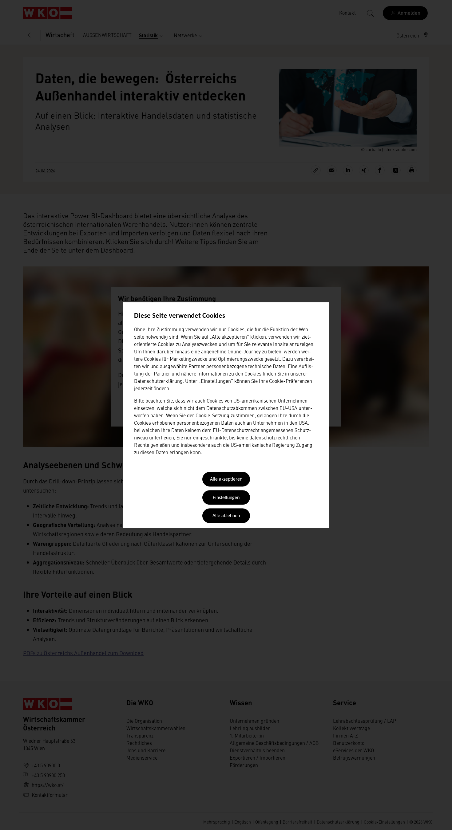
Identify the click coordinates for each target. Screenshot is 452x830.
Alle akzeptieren (226, 479)
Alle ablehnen (226, 516)
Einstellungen (226, 497)
